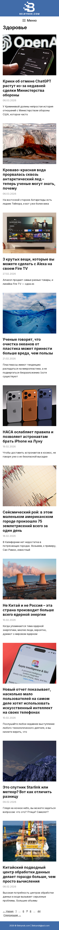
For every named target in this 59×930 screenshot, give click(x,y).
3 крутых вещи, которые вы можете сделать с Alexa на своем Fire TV (28, 264)
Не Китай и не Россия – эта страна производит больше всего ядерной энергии (28, 610)
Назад (8, 911)
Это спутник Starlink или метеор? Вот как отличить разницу (27, 792)
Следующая (12, 915)
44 (39, 911)
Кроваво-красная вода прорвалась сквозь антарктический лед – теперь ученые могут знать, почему (29, 179)
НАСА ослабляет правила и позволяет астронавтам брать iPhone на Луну (28, 436)
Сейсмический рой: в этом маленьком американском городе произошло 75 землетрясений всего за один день (28, 521)
